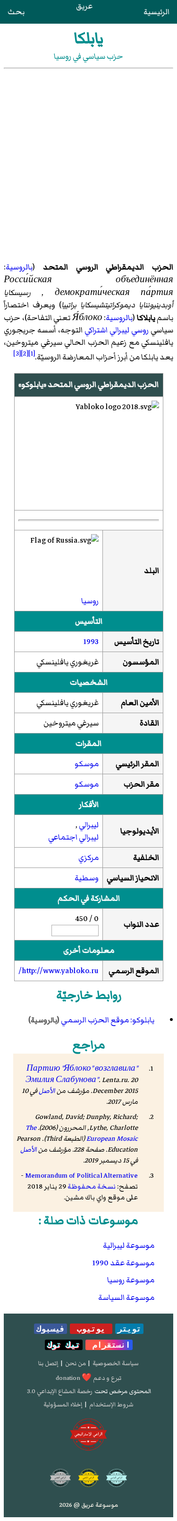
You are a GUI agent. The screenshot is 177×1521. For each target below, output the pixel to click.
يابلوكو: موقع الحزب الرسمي (107, 1020)
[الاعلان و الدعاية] (88, 1435)
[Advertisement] (88, 162)
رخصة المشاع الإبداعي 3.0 (60, 1391)
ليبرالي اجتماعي (73, 837)
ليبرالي (89, 825)
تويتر (129, 1328)
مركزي (88, 857)
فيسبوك (50, 1328)
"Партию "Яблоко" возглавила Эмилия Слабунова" (81, 1074)
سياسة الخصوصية (116, 1363)
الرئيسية (156, 12)
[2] (24, 353)
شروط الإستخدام (111, 1404)
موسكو (87, 764)
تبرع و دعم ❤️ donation (88, 1378)
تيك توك (63, 1345)
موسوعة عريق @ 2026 (88, 1505)
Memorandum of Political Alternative (81, 1175)
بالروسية (19, 267)
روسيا (90, 601)
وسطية (87, 878)
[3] (17, 353)
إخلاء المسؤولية (62, 1404)
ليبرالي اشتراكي (106, 330)
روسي (140, 330)
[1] (31, 353)
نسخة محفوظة (91, 1186)
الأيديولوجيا (139, 831)
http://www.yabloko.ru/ (58, 971)
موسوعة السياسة (126, 1297)
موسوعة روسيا (130, 1280)
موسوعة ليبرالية (128, 1245)
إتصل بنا (48, 1363)
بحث (16, 12)
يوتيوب (91, 1328)
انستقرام (109, 1345)
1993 (91, 641)
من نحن (75, 1363)
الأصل (47, 1090)
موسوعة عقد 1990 (123, 1263)
